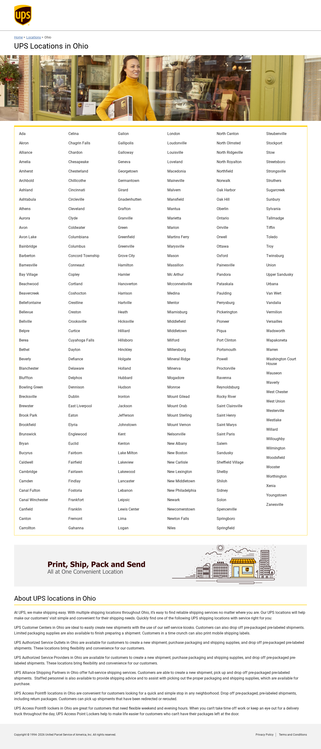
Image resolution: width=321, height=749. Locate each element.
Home (18, 37)
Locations (33, 37)
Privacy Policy (265, 734)
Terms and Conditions (293, 734)
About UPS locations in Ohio (55, 598)
